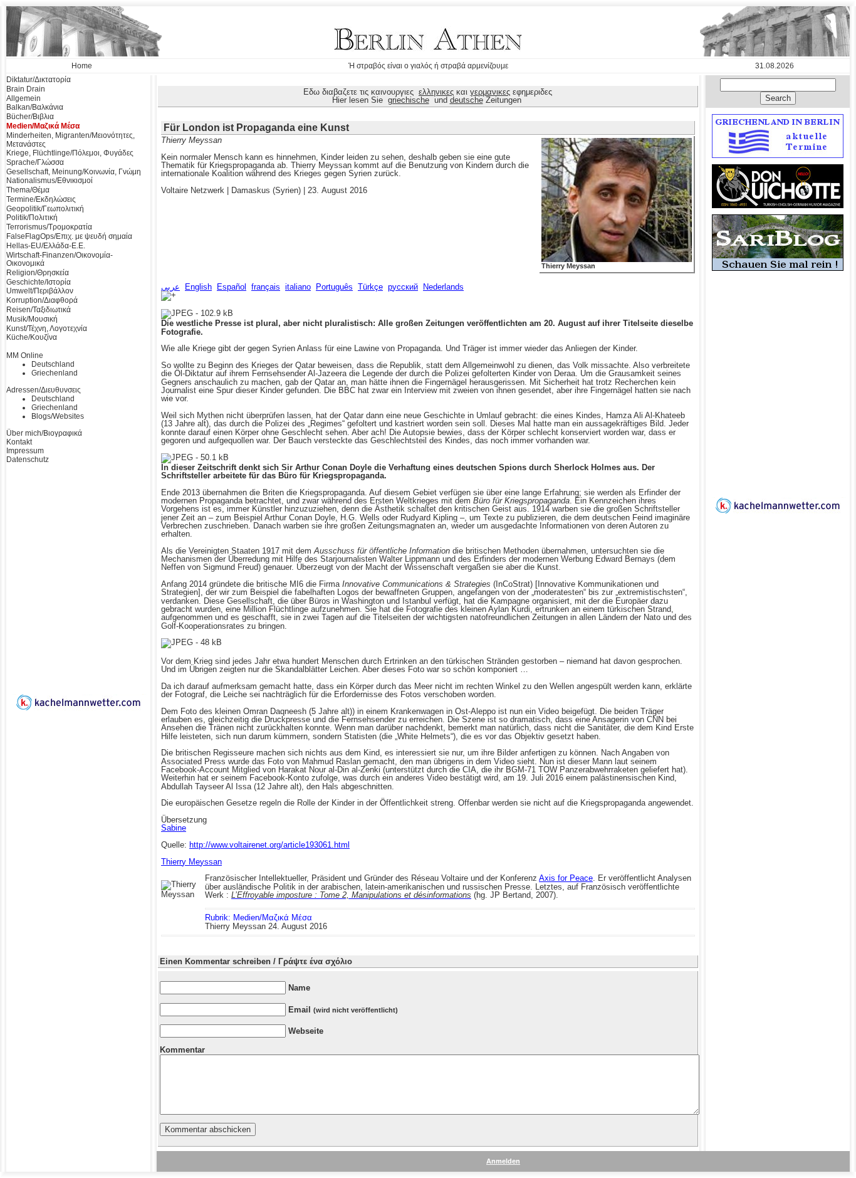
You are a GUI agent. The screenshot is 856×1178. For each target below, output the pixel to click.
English (198, 287)
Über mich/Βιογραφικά (44, 433)
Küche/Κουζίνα (31, 337)
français (265, 287)
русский (403, 287)
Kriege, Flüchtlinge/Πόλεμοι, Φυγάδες (69, 153)
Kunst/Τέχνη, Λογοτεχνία (46, 328)
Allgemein (23, 98)
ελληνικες (436, 92)
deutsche (466, 100)
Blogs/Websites (57, 416)
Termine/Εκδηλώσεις (41, 199)
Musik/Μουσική (32, 319)
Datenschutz (27, 459)
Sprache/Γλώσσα (35, 162)
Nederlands (443, 287)
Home (81, 65)
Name (299, 987)
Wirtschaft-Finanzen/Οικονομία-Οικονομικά (59, 259)
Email (343, 1009)
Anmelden (503, 1161)
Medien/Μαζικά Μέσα (43, 126)
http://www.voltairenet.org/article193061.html (269, 844)
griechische (408, 100)
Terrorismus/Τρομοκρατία (49, 227)
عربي (170, 287)
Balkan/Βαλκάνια (34, 107)
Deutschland (53, 364)
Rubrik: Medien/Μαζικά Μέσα (258, 917)
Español (231, 287)
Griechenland (54, 373)
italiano (298, 287)
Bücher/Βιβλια (30, 116)
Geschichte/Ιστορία (38, 282)
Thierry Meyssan (568, 266)
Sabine (173, 828)
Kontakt (19, 442)
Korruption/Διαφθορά (42, 300)
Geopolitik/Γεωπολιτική (45, 208)
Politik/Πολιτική (32, 217)
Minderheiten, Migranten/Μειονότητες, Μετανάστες (70, 140)
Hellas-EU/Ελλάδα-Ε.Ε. (45, 245)
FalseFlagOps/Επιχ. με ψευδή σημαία (69, 236)
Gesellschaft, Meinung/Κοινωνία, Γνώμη (73, 171)
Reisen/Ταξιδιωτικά (38, 309)
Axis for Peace (566, 878)
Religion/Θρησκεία (37, 272)
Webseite (305, 1031)
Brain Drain (25, 89)
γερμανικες (490, 92)
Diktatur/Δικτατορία (38, 79)
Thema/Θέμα (28, 190)
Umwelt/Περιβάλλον (39, 291)
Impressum (25, 450)
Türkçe (370, 287)
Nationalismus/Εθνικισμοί (49, 180)
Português (334, 287)
